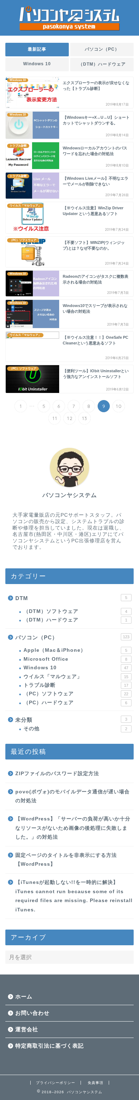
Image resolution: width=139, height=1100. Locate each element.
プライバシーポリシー (55, 1083)
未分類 (71, 720)
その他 (75, 728)
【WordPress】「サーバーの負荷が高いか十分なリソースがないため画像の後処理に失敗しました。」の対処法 (72, 828)
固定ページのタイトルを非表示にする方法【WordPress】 (66, 860)
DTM (71, 598)
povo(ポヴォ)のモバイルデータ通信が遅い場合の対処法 (72, 796)
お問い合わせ (32, 1013)
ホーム (23, 996)
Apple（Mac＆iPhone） (75, 650)
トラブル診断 (76, 685)
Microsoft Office (75, 659)
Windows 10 (37, 63)
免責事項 (95, 1083)
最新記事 (37, 49)
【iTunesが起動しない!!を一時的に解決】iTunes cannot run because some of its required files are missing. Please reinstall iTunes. (74, 896)
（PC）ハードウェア (75, 702)
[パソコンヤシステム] (69, 30)
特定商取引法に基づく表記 (49, 1046)
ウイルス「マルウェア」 (76, 676)
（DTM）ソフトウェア (75, 611)
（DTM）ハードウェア (102, 64)
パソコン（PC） (102, 49)
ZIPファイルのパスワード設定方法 (57, 773)
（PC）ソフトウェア (76, 693)
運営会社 (26, 1029)
